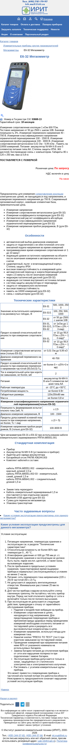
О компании (16, 34)
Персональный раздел (36, 34)
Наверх (5, 689)
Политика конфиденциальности (45, 742)
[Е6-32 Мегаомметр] (16, 86)
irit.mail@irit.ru (35, 4)
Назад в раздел (8, 698)
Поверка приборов (52, 24)
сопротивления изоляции (49, 193)
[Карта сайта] (30, 18)
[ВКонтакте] (17, 704)
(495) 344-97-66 (34, 735)
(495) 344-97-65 (16, 735)
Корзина (47, 19)
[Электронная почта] (28, 704)
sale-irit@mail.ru (46, 741)
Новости (55, 29)
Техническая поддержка (35, 29)
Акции (4, 34)
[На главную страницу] (34, 10)
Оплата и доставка (30, 24)
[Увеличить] (2, 115)
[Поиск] (36, 18)
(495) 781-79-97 (37, 1)
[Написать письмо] (24, 18)
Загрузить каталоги (11, 29)
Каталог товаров (9, 24)
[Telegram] (22, 704)
